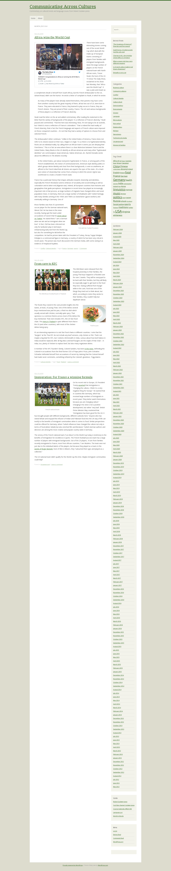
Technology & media (120, 138)
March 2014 (117, 708)
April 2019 (116, 492)
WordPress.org (118, 842)
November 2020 (118, 424)
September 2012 (118, 772)
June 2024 (116, 269)
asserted (81, 385)
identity (115, 184)
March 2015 (117, 664)
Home (33, 18)
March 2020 (117, 452)
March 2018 (117, 535)
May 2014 (116, 700)
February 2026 (118, 229)
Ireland (115, 186)
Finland (122, 173)
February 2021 (118, 413)
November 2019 (118, 467)
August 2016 (117, 603)
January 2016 (117, 629)
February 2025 (118, 247)
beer (115, 163)
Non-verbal (117, 124)
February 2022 (118, 370)
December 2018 (118, 506)
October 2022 (117, 341)
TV (114, 212)
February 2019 (118, 499)
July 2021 (116, 395)
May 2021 (116, 402)
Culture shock (117, 102)
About (40, 18)
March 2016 (117, 621)
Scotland (129, 201)
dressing (124, 169)
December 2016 (118, 589)
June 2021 (116, 398)
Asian (123, 161)
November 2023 (118, 294)
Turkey (130, 208)
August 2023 (117, 305)
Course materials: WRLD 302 (122, 809)
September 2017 (118, 557)
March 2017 (117, 578)
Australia (128, 161)
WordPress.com (103, 865)
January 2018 (117, 542)
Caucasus (125, 163)
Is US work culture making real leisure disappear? (123, 68)
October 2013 (117, 726)
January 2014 (117, 715)
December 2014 (118, 675)
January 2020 (117, 460)
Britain (119, 163)
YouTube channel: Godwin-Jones (123, 805)
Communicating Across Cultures (63, 6)
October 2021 (117, 384)
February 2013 (118, 754)
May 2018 (116, 528)
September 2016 (118, 600)
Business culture (118, 88)
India (120, 183)
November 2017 (118, 549)
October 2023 (117, 298)
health (129, 180)
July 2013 (116, 736)
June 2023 (116, 312)
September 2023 (118, 301)
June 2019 (116, 485)
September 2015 (118, 643)
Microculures (117, 120)
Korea (123, 186)
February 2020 (118, 456)
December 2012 (118, 762)
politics (117, 197)
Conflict (43, 248)
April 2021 (116, 406)
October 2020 (117, 427)
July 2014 (116, 693)
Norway (123, 194)
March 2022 (117, 366)
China (116, 166)
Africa (115, 161)
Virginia (126, 211)
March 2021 (117, 409)
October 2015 (117, 639)
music (116, 193)
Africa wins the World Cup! (52, 37)
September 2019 (118, 474)
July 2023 (116, 309)
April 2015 (116, 661)
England (130, 169)
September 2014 (118, 686)
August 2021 (117, 391)
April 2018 (116, 531)
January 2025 (117, 251)
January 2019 (117, 503)
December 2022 (118, 334)
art (121, 161)
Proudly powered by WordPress (73, 865)
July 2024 (116, 265)
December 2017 (118, 546)
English (116, 172)
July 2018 (116, 521)
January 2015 (117, 672)
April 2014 (116, 704)
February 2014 (118, 711)
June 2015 (116, 654)
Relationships (117, 127)
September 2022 (118, 345)
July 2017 (116, 564)
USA (118, 211)
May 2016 (116, 614)
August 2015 (117, 647)
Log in (115, 831)
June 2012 (116, 783)
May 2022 (116, 359)
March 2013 (117, 751)
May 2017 (116, 571)
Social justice (118, 204)
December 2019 (118, 463)
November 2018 (118, 510)
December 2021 (118, 377)
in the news (89, 349)
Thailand (63, 362)
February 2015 (118, 668)
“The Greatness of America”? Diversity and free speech (122, 45)
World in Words (118, 816)
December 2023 (118, 291)
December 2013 (118, 718)
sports (76, 248)
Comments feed (118, 838)
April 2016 (116, 618)
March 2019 (117, 496)
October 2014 (117, 682)
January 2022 (117, 373)
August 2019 (117, 478)
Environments (117, 109)
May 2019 (116, 488)
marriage (129, 190)
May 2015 (116, 657)
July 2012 (116, 780)
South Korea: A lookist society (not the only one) (123, 51)
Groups (115, 113)
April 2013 (116, 747)
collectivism (116, 169)
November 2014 (118, 679)
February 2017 (118, 582)
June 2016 (116, 611)
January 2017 (117, 585)
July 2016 (116, 607)
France (64, 248)
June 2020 (116, 442)
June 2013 (116, 740)
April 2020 (116, 449)
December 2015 (118, 632)
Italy (119, 186)
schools (123, 201)
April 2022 (116, 362)
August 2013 (117, 733)
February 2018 (118, 539)
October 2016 (117, 596)
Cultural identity (51, 248)
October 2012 (117, 769)
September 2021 (118, 388)
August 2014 (117, 690)
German (124, 176)
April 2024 (116, 276)
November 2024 (118, 255)
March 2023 (117, 323)
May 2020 (116, 445)
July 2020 (116, 438)
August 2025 (117, 237)
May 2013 (116, 744)
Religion (115, 131)
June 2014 (116, 697)
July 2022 (116, 352)
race (124, 198)
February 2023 (118, 327)
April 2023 (116, 319)
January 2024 (117, 287)
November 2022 (118, 337)
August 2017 (117, 560)
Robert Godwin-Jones (120, 802)
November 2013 (118, 722)
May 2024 (116, 273)
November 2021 (118, 380)
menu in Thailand (49, 321)
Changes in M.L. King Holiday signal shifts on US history (122, 57)
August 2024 (117, 262)
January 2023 (117, 330)
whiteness (117, 215)
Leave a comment (73, 362)
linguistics (119, 189)
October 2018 (117, 513)
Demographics (118, 106)
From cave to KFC (45, 263)
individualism (127, 184)
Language (116, 116)
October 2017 (117, 553)
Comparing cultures (119, 91)
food (58, 362)
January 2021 (117, 416)
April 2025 (116, 244)
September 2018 (118, 517)
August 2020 (117, 434)
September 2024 (118, 258)
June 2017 (116, 567)
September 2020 (118, 431)
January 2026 (117, 233)
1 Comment (83, 248)
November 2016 (118, 593)
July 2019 (116, 481)
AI (118, 161)
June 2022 (116, 355)
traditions (123, 207)
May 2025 (116, 240)
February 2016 (118, 625)
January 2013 (117, 758)
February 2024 (118, 283)
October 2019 (117, 470)
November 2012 (118, 765)
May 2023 (116, 316)
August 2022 (117, 348)
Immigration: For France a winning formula (63, 377)
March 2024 (117, 280)
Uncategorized (45, 464)
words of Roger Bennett (43, 449)
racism (128, 197)
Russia (116, 200)
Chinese (124, 166)
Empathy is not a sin (119, 73)
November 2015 (118, 636)
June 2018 (116, 524)
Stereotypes (117, 134)
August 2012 (117, 776)
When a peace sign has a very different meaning (122, 62)
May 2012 (116, 787)
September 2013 (118, 729)
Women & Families (119, 145)
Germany (70, 248)
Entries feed (117, 835)
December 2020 (118, 420)
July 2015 (116, 650)
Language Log (117, 812)
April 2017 (116, 575)
